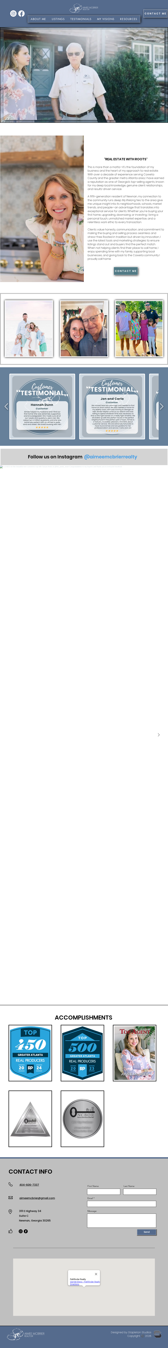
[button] (105, 19)
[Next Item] (159, 735)
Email (90, 1198)
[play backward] (6, 406)
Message (92, 1211)
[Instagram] (13, 13)
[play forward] (161, 406)
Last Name (129, 1186)
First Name (93, 1186)
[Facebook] (21, 13)
